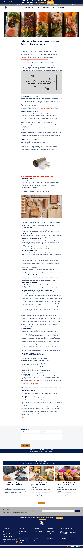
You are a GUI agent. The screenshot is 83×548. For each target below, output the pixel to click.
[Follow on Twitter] (4, 1)
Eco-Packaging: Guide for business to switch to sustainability (34, 59)
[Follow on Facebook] (3, 1)
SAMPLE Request (21, 542)
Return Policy (49, 533)
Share (23, 48)
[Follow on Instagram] (6, 1)
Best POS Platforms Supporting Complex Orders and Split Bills (14, 483)
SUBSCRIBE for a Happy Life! (23, 538)
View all (41, 503)
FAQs (35, 540)
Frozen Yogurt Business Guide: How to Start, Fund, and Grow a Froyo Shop (41, 484)
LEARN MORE (50, 2)
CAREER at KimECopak (38, 531)
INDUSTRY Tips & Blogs (22, 540)
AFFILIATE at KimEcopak (38, 533)
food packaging (46, 108)
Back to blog (42, 422)
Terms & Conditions (50, 531)
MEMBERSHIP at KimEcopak (23, 535)
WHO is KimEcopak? (22, 531)
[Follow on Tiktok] (12, 1)
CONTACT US (78, 1)
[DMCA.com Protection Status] (6, 535)
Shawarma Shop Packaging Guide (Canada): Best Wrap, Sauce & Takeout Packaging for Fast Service (67, 484)
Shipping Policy (50, 535)
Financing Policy (50, 538)
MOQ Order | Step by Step (23, 533)
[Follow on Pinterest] (9, 1)
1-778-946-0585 (72, 1)
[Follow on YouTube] (11, 1)
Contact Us (36, 538)
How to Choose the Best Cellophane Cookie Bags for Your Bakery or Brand (37, 176)
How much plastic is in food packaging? (29, 383)
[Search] (70, 5)
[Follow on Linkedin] (8, 1)
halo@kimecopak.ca (8, 533)
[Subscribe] (17, 542)
